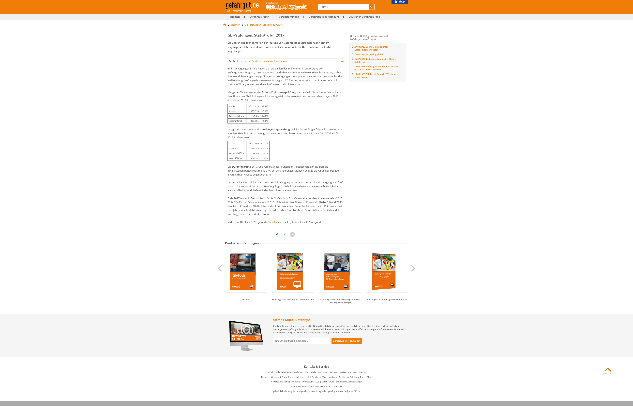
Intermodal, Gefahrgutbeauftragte (256, 61)
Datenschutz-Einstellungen (349, 381)
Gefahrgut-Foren (259, 17)
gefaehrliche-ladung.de (284, 391)
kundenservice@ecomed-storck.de (291, 372)
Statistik (272, 222)
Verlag (287, 381)
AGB (317, 381)
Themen (235, 17)
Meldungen (281, 61)
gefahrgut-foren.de (337, 391)
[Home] (225, 25)
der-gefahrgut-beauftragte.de (311, 391)
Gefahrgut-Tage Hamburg (324, 17)
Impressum (307, 381)
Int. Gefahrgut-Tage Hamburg (322, 377)
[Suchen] (371, 7)
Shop (401, 1)
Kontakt (296, 381)
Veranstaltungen (289, 17)
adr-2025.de (354, 391)
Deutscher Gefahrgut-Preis (364, 17)
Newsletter (276, 381)
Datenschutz (328, 381)
